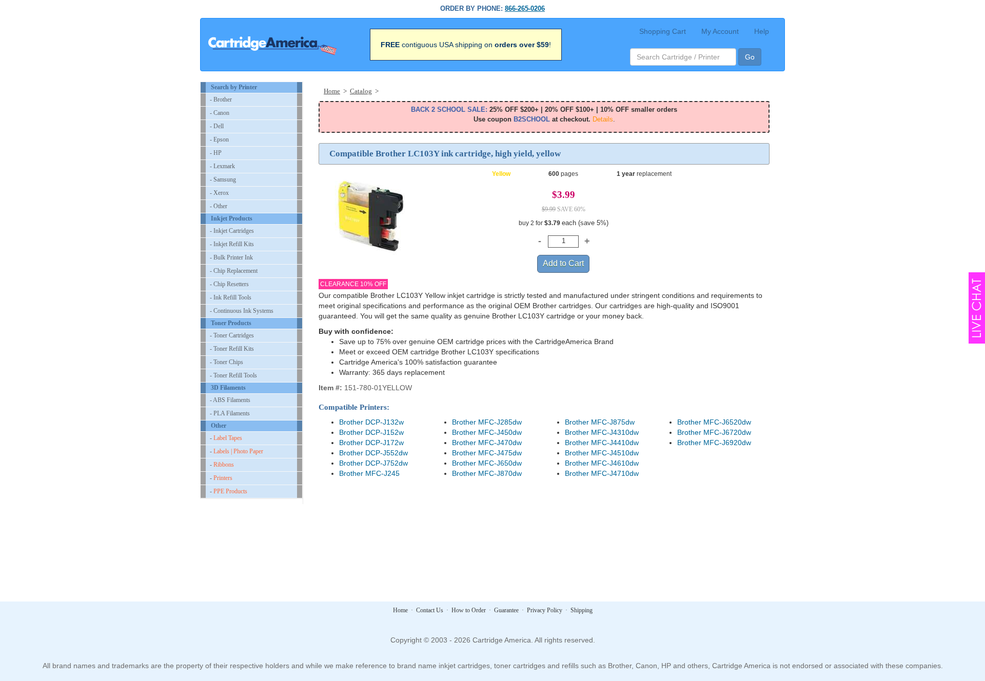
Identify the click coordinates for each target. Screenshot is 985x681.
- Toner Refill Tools (233, 375)
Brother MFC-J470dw (487, 442)
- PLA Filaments (230, 413)
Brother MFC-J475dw (487, 453)
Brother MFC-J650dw (487, 463)
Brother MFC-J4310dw (602, 432)
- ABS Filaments (230, 400)
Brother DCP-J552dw (373, 453)
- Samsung (223, 179)
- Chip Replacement (234, 270)
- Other (218, 206)
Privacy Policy (544, 610)
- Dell (217, 126)
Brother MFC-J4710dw (602, 473)
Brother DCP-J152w (371, 432)
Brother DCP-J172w (371, 442)
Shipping (581, 610)
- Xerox (219, 192)
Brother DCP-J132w (371, 422)
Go (750, 57)
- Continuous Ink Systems (241, 310)
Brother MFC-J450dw (487, 432)
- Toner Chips (226, 362)
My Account (720, 31)
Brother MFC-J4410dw (602, 442)
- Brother (221, 99)
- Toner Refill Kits (232, 348)
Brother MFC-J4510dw (602, 453)
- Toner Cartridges (232, 335)
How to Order (468, 610)
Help (761, 31)
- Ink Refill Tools (230, 297)
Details (603, 119)
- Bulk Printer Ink (231, 257)
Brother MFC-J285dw (487, 422)
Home (400, 610)
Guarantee (506, 610)
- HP (216, 152)
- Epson (219, 139)
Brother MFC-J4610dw (602, 463)
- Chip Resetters (229, 284)
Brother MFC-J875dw (600, 422)
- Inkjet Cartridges (232, 230)
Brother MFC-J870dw (487, 473)
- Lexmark (222, 166)
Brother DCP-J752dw (373, 463)
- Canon (219, 112)
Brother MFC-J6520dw (714, 422)
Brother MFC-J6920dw (714, 442)
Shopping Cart (662, 31)
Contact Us (429, 610)
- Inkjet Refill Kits (232, 244)
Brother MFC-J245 (369, 473)
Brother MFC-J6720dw (714, 432)
